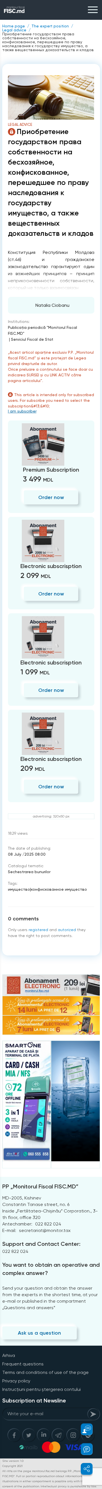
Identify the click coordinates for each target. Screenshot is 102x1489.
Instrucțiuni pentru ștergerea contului (41, 1389)
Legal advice (14, 30)
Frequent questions (23, 1364)
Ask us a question (39, 1333)
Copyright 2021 (12, 1466)
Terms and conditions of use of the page (45, 1372)
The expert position (50, 26)
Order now (51, 497)
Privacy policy (16, 1381)
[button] (83, 1429)
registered (38, 929)
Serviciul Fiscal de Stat (32, 339)
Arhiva (8, 1355)
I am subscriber (22, 411)
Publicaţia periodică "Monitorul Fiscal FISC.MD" (42, 330)
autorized (67, 929)
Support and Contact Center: (41, 1243)
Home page (13, 26)
